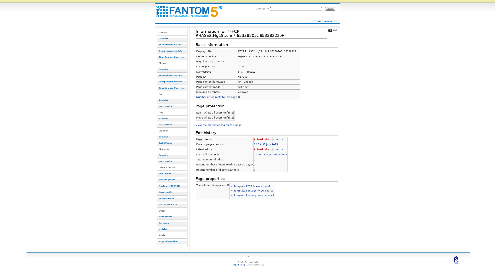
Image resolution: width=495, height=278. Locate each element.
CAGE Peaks (165, 106)
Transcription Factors (170, 44)
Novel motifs (165, 192)
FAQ (248, 256)
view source (261, 186)
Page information (168, 241)
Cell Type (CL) (166, 173)
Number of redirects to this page (216, 97)
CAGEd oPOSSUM (168, 204)
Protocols (164, 223)
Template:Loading (245, 195)
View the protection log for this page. (219, 125)
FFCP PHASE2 (325, 22)
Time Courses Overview (171, 57)
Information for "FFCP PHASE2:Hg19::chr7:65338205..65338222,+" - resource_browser (187, 9)
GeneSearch (262, 8)
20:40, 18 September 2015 (270, 154)
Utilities (163, 229)
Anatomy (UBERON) (170, 186)
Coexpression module (170, 51)
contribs (278, 139)
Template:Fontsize (245, 190)
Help (335, 30)
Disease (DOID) (167, 180)
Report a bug (239, 265)
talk (268, 139)
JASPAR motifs (166, 198)
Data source (165, 217)
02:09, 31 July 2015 (266, 144)
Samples (163, 38)
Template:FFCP (243, 186)
